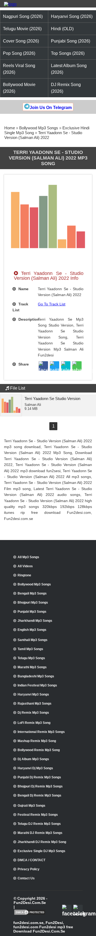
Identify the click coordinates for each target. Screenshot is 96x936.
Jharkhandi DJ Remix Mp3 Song (42, 842)
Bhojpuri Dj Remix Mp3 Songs (40, 786)
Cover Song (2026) (21, 41)
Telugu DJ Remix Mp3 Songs (39, 824)
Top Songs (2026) (68, 53)
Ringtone (24, 575)
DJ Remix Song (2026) (66, 88)
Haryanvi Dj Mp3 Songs (35, 768)
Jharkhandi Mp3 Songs (35, 621)
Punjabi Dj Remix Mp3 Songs (39, 777)
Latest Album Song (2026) (69, 69)
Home (9, 128)
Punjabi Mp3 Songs (32, 611)
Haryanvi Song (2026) (72, 16)
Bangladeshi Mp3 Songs (36, 676)
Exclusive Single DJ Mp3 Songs (41, 851)
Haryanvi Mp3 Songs (33, 694)
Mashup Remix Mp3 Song (37, 741)
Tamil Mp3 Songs (30, 649)
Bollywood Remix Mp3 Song (39, 750)
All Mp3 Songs (28, 557)
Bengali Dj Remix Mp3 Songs (39, 795)
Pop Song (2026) (19, 53)
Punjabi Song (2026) (70, 41)
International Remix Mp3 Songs (41, 732)
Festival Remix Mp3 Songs (38, 815)
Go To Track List (51, 304)
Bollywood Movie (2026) (19, 88)
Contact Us (26, 878)
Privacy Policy (28, 869)
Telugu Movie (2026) (22, 28)
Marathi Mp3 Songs (32, 667)
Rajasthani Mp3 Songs (34, 703)
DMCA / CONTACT (31, 860)
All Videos (25, 566)
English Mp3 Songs (32, 630)
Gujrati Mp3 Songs (31, 805)
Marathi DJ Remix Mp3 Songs (40, 833)
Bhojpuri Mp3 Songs (33, 602)
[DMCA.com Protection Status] (30, 914)
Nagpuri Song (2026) (23, 16)
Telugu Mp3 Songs (31, 658)
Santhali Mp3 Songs (32, 640)
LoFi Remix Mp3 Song (34, 723)
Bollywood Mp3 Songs (38, 128)
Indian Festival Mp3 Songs (37, 685)
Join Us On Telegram (51, 107)
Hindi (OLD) (62, 28)
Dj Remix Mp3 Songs (33, 712)
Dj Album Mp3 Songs (33, 759)
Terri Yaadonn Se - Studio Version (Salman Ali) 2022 (43, 135)
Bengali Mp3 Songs (32, 593)
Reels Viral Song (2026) (19, 69)
